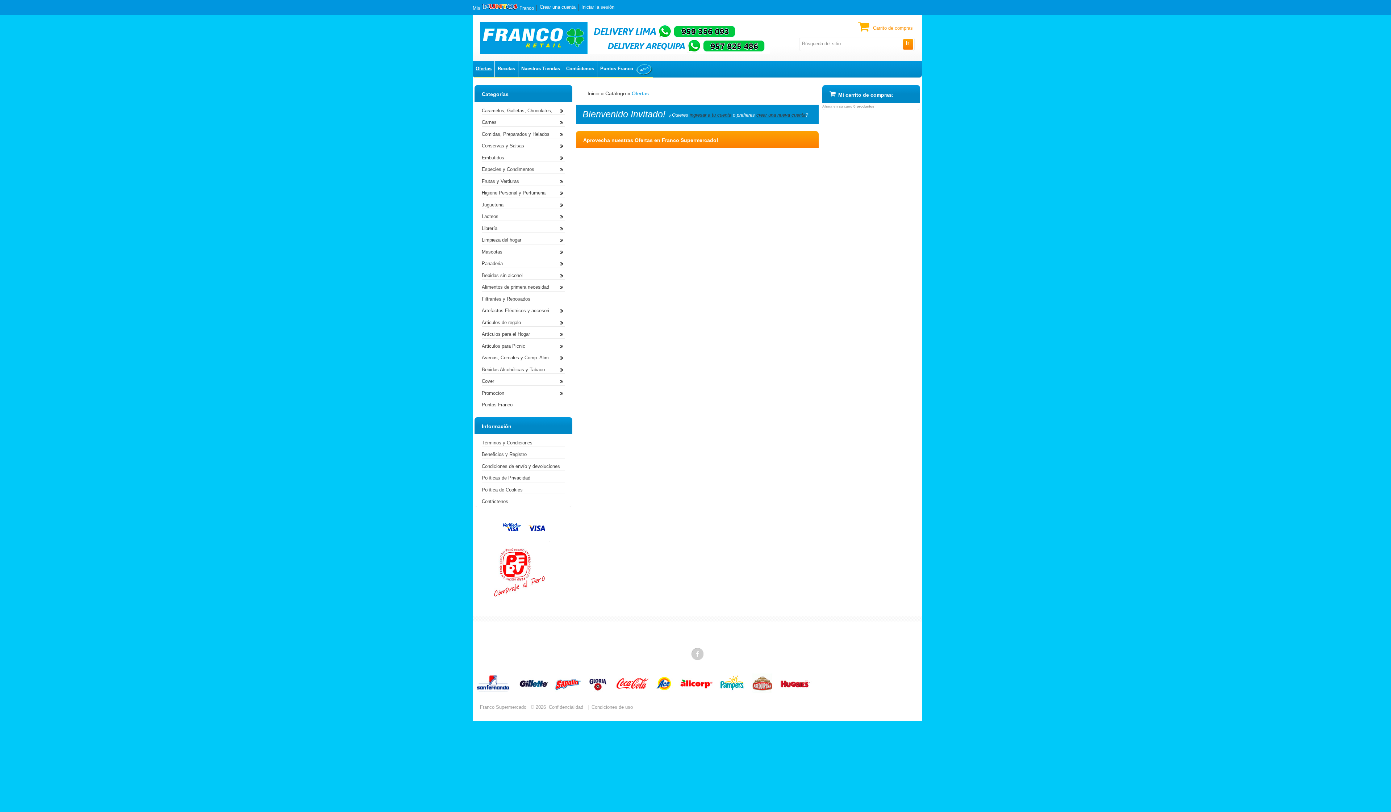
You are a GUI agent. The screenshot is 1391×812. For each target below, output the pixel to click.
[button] (908, 44)
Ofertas (484, 68)
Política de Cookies (502, 490)
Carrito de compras (893, 28)
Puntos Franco (616, 68)
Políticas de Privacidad (506, 478)
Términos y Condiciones (507, 442)
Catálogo (615, 93)
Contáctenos (580, 68)
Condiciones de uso (612, 707)
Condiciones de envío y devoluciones (521, 466)
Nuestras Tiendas (540, 68)
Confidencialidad (566, 707)
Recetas (506, 68)
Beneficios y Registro (504, 454)
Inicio (594, 93)
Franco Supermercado (503, 707)
